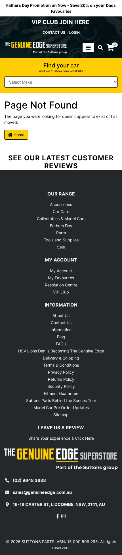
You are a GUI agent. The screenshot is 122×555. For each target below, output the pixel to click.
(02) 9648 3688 (29, 480)
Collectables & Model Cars (61, 218)
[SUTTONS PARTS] (35, 47)
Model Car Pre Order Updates (61, 407)
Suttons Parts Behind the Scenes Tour (61, 400)
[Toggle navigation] (88, 47)
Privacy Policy (61, 372)
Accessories (61, 204)
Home (18, 134)
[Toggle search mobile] (98, 48)
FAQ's (61, 343)
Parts (61, 232)
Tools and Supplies (61, 239)
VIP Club (61, 292)
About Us (61, 315)
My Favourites (61, 277)
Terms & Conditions (61, 365)
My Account (61, 270)
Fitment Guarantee (61, 393)
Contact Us (61, 322)
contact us (54, 32)
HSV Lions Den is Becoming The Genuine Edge (61, 350)
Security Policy (61, 386)
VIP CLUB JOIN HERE (61, 22)
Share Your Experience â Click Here (61, 438)
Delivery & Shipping (61, 358)
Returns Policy (61, 379)
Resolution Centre (61, 284)
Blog (61, 336)
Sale (61, 246)
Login (74, 32)
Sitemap (61, 414)
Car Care (61, 211)
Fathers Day (61, 225)
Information (61, 329)
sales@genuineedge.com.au (42, 492)
